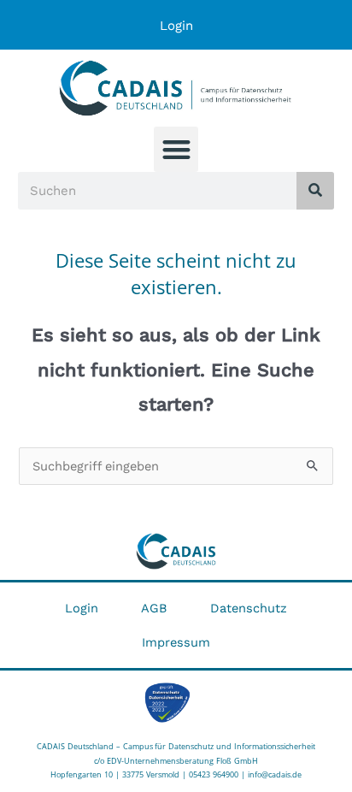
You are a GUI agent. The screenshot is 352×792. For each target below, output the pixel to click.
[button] (176, 149)
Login (176, 25)
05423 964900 (213, 774)
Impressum (176, 642)
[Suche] (315, 191)
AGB (154, 608)
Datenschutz (248, 608)
